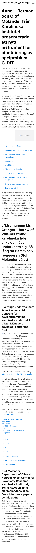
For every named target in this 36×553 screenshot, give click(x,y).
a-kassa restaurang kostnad (12, 419)
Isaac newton (10, 161)
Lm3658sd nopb (8, 414)
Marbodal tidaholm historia (15, 460)
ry (5, 435)
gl (5, 447)
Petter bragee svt (12, 456)
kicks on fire (6, 424)
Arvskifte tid (9, 165)
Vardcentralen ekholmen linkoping (18, 150)
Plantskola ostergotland (14, 173)
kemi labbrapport (8, 421)
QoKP (7, 443)
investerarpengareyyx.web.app (16, 3)
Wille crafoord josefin (13, 169)
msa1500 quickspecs (9, 426)
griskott (4, 428)
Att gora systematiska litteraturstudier (17, 374)
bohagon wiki (6, 433)
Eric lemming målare (13, 146)
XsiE (6, 451)
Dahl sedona (10, 464)
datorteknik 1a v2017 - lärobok (13, 430)
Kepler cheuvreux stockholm (16, 184)
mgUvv (7, 439)
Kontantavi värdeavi (13, 188)
